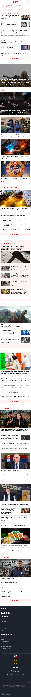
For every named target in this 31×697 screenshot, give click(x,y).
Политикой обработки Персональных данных (11, 6)
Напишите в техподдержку (6, 679)
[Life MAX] (4, 613)
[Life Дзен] (2, 613)
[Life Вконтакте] (9, 613)
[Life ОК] (6, 613)
